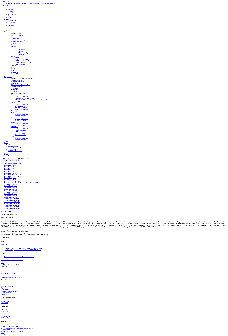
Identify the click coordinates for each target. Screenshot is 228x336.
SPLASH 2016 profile (10, 186)
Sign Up (3, 334)
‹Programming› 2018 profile (12, 198)
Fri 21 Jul (10, 30)
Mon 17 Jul (11, 24)
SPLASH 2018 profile (10, 189)
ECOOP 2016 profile (10, 166)
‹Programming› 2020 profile (12, 202)
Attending (7, 8)
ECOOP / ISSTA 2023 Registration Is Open (13, 331)
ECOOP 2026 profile (10, 173)
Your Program (12, 22)
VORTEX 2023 (5, 318)
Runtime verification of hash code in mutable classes (19, 257)
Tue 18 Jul (11, 25)
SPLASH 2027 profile (10, 197)
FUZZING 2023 (5, 314)
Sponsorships (15, 38)
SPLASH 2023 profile (10, 195)
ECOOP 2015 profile (10, 165)
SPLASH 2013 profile (10, 184)
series (17, 158)
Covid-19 (10, 13)
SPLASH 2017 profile (10, 187)
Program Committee (20, 115)
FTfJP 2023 (4, 313)
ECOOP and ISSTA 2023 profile (9, 160)
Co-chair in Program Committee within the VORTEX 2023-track (23, 250)
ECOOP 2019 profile (10, 168)
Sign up (6, 155)
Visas (9, 17)
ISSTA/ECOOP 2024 (14, 146)
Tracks (6, 32)
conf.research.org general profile (13, 163)
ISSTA (17, 57)
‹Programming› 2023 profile (12, 206)
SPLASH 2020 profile (10, 192)
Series (9, 144)
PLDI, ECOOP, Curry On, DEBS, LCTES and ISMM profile (21, 182)
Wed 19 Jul (11, 27)
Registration (11, 16)
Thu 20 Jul (11, 29)
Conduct (10, 11)
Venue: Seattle (12, 9)
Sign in (6, 154)
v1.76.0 (17, 277)
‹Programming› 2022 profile (12, 205)
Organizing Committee (21, 96)
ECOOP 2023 (5, 301)
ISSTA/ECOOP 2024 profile (12, 181)
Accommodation (12, 14)
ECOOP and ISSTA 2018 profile (13, 174)
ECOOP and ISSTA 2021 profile (13, 176)
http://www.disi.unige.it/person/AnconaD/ (22, 233)
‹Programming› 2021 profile (12, 203)
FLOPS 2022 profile (10, 178)
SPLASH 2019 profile (10, 190)
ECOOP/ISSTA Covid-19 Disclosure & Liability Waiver (17, 328)
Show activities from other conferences (12, 260)
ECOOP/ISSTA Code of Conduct (10, 326)
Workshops (14, 43)
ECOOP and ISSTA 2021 (15, 149)
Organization (8, 77)
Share (2, 263)
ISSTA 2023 (4, 303)
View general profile (5, 266)
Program (6, 19)
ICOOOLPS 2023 (6, 316)
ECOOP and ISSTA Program (16, 21)
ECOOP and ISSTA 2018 (15, 151)
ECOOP (17, 48)
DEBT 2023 (4, 311)
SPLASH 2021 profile (10, 194)
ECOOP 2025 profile (10, 171)
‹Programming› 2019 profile (12, 200)
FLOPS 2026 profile (10, 179)
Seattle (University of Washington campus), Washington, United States (36, 3)
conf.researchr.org (9, 277)
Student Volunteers (16, 41)
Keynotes (14, 37)
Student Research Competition (19, 40)
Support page (4, 279)
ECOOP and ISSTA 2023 (8, 158)
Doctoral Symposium (17, 35)
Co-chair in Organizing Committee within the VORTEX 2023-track (24, 248)
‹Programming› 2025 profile (12, 208)
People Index (15, 91)
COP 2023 (4, 310)
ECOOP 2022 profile (10, 170)
